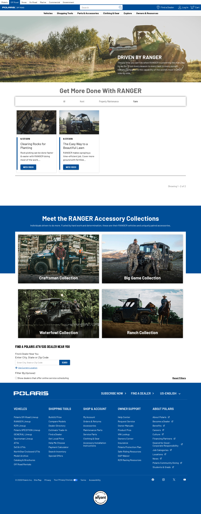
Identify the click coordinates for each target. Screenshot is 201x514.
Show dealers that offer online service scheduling (43, 378)
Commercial (54, 2)
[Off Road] (13, 7)
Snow (23, 2)
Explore (128, 13)
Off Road (15, 2)
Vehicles (48, 13)
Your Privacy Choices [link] (63, 480)
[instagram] (163, 479)
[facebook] (153, 479)
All (64, 101)
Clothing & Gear (111, 13)
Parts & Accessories (88, 13)
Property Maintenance (109, 101)
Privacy (47, 480)
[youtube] (184, 479)
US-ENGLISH (168, 393)
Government (68, 2)
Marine (43, 2)
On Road (33, 2)
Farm (135, 101)
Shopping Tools (65, 13)
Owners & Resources (147, 13)
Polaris (4, 2)
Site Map (37, 480)
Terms (83, 480)
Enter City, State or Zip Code (32, 357)
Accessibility (94, 480)
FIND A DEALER (141, 393)
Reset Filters (179, 378)
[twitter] (174, 479)
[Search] (120, 7)
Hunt (82, 101)
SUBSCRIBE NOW (112, 393)
